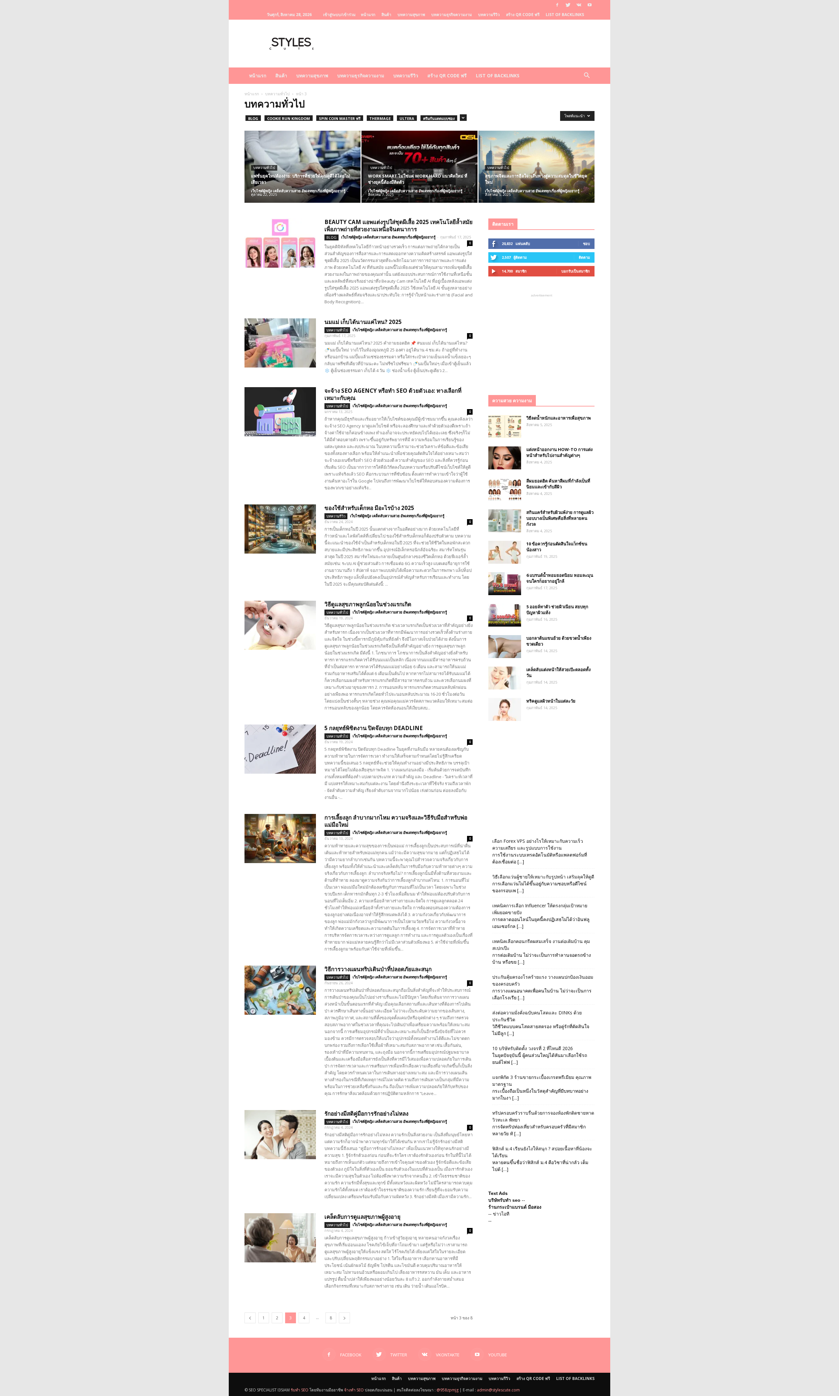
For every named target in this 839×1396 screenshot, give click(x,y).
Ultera (407, 118)
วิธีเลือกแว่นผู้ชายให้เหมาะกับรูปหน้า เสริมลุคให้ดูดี (543, 877)
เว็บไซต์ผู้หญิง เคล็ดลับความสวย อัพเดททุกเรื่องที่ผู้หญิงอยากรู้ (298, 190)
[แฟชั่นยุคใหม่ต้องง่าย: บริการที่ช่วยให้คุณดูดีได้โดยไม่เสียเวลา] (302, 167)
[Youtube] (590, 5)
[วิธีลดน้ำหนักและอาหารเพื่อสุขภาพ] (504, 426)
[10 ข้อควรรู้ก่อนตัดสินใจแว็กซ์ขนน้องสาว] (504, 552)
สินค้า (386, 14)
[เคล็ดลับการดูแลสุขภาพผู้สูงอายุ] (280, 1237)
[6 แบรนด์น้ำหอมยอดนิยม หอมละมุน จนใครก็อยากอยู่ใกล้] (504, 583)
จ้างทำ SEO (354, 1390)
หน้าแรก (368, 14)
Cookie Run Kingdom (288, 118)
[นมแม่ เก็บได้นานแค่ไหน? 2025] (280, 343)
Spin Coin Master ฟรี (340, 118)
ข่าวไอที (501, 1214)
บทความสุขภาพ (411, 14)
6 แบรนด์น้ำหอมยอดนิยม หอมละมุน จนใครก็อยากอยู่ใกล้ (559, 578)
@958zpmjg (448, 1390)
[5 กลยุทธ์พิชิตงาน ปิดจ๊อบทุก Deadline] (280, 749)
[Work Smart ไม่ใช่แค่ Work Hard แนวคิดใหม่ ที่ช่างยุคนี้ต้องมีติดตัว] (419, 167)
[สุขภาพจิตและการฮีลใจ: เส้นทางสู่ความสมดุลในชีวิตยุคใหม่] (536, 167)
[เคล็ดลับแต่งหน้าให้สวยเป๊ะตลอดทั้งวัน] (504, 678)
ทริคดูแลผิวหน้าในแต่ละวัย (551, 701)
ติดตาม (584, 257)
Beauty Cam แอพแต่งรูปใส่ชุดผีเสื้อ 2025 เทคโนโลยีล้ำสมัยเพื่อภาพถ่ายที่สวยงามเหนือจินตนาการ (398, 225)
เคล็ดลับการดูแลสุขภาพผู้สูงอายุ (362, 1216)
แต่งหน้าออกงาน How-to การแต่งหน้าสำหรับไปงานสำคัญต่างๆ (559, 452)
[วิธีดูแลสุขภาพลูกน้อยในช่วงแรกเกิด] (280, 625)
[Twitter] (568, 5)
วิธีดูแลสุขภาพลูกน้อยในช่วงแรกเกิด (367, 604)
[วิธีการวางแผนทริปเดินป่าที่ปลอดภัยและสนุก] (280, 990)
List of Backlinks (565, 14)
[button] (587, 76)
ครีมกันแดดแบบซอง (439, 118)
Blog (253, 118)
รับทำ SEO (299, 1390)
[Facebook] (557, 5)
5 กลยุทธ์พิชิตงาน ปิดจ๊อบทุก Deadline (373, 728)
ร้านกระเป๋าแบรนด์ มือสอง (514, 1207)
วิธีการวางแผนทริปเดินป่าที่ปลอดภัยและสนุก (378, 969)
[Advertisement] (541, 340)
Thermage (380, 118)
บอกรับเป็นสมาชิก (575, 271)
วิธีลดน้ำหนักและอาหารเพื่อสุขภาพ (558, 418)
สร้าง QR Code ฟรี (522, 14)
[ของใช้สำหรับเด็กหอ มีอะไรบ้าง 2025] (280, 529)
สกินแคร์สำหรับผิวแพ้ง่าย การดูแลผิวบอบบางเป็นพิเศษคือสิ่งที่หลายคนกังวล (560, 518)
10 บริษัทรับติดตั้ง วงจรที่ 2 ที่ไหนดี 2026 (532, 1048)
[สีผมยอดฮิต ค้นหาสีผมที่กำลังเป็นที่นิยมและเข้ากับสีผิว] (504, 489)
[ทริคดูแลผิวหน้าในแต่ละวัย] (504, 709)
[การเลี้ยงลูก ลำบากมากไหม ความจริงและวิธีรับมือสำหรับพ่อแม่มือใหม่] (280, 838)
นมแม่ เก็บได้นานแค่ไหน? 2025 (363, 322)
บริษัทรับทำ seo (504, 1200)
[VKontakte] (579, 5)
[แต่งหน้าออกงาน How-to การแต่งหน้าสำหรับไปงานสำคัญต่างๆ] (504, 457)
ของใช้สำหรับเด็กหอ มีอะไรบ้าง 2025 (369, 508)
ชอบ (586, 243)
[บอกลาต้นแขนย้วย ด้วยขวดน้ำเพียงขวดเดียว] (504, 646)
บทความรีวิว (489, 14)
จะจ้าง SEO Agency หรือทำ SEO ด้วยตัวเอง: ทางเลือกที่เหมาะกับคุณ (392, 394)
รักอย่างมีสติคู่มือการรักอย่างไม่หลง (366, 1113)
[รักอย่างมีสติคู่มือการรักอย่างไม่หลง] (280, 1134)
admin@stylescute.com (498, 1390)
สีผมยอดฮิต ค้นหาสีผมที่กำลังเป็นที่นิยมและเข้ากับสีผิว (558, 484)
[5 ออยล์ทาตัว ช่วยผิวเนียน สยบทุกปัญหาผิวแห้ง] (504, 615)
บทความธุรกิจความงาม (451, 14)
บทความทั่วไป (277, 94)
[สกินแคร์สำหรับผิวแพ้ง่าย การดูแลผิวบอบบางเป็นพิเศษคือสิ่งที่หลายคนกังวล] (504, 520)
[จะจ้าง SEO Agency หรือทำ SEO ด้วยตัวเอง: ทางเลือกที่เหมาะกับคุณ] (280, 411)
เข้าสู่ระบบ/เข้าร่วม (339, 14)
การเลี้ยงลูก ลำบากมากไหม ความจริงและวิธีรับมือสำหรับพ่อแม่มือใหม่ (395, 821)
